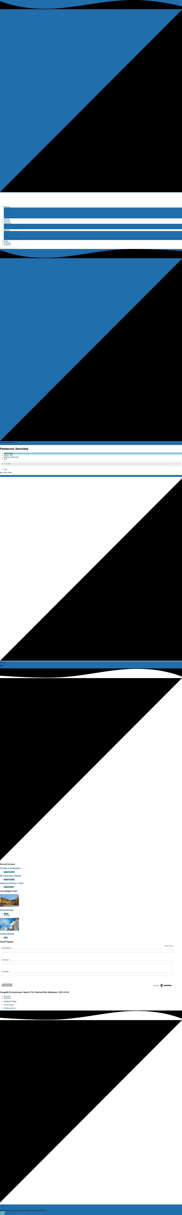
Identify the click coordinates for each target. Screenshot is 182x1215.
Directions (7, 243)
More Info (7, 996)
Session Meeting (7, 934)
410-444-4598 (8, 1005)
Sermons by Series (14, 234)
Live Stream (12, 232)
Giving (6, 241)
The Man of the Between (10, 868)
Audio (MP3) (8, 476)
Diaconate (11, 216)
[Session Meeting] (9, 930)
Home (2, 444)
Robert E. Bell (8, 455)
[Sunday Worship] (9, 906)
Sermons (7, 230)
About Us (7, 207)
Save (5, 469)
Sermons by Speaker (14, 237)
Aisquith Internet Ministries (17, 225)
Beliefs (10, 208)
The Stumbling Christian (7, 667)
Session (10, 214)
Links (9, 226)
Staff (9, 212)
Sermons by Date (13, 239)
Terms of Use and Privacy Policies (19, 228)
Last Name (6, 971)
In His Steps (3, 664)
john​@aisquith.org (9, 1008)
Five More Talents (52, 1210)
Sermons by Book (13, 235)
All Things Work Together (10, 876)
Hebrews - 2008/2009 (11, 457)
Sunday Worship (6, 910)
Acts (5, 459)
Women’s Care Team (14, 217)
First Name (6, 960)
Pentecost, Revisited (18, 444)
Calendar (7, 219)
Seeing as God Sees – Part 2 (12, 883)
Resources (7, 223)
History (10, 210)
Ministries (7, 221)
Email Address (7, 948)
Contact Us (7, 244)
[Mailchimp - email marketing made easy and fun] (162, 987)
